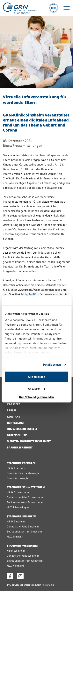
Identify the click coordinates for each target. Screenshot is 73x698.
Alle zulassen (36, 377)
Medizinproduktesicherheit (29, 441)
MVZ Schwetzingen (18, 507)
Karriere (13, 404)
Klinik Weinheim (16, 550)
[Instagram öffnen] (20, 576)
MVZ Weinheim (15, 565)
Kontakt (13, 416)
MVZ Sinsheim (15, 536)
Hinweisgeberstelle (22, 429)
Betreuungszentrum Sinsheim (24, 531)
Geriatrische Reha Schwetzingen (25, 497)
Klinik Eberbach (16, 468)
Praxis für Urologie (17, 478)
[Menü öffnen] (66, 8)
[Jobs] (53, 8)
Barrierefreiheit (20, 447)
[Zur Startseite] (20, 7)
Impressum (15, 423)
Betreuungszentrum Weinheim (25, 560)
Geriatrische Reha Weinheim (23, 555)
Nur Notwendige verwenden (36, 397)
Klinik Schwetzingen (18, 492)
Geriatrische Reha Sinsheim (23, 526)
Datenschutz (17, 435)
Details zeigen (52, 364)
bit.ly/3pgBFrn (30, 294)
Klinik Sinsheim (16, 521)
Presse (12, 410)
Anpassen (34, 388)
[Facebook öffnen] (10, 576)
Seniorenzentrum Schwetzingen (25, 502)
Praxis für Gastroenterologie (23, 473)
